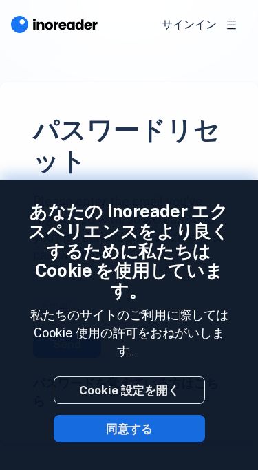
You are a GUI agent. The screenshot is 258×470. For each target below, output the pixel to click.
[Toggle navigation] (232, 24)
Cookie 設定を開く (129, 390)
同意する (129, 429)
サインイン (189, 24)
